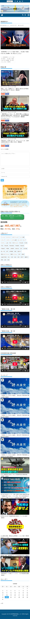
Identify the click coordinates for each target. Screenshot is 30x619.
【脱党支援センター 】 (9, 25)
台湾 (7, 251)
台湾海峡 (11, 251)
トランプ (3, 240)
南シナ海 (3, 251)
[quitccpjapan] (2, 15)
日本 (19, 254)
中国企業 (6, 245)
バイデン (8, 240)
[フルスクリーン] (27, 282)
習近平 (22, 257)
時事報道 (7, 93)
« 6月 (2, 603)
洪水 (9, 257)
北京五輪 (25, 248)
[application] (15, 276)
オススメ (2, 93)
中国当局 (22, 245)
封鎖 (15, 251)
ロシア (24, 240)
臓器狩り (26, 257)
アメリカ (3, 237)
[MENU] (29, 15)
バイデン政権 (14, 240)
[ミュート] (25, 282)
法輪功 (23, 254)
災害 (12, 257)
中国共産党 (11, 245)
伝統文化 (17, 248)
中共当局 (21, 243)
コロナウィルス (15, 237)
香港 (8, 259)
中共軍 (25, 243)
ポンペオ (20, 240)
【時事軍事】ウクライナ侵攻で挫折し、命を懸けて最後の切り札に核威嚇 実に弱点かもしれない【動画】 (7, 59)
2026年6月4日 (5, 86)
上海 (7, 243)
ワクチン (3, 243)
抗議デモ (19, 251)
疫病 (15, 257)
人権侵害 (12, 248)
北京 (21, 248)
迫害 (5, 259)
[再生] (2, 282)
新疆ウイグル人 (14, 254)
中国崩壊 (17, 245)
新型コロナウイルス (5, 254)
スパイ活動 (22, 237)
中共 (10, 243)
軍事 (2, 259)
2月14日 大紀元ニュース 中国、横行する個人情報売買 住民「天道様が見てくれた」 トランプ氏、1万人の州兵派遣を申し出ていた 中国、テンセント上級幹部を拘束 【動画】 (15, 496)
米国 (18, 257)
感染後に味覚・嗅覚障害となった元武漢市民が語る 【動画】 (15, 555)
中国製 (7, 248)
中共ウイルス (15, 243)
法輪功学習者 (3, 257)
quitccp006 (11, 86)
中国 (2, 245)
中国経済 (3, 248)
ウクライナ (8, 237)
